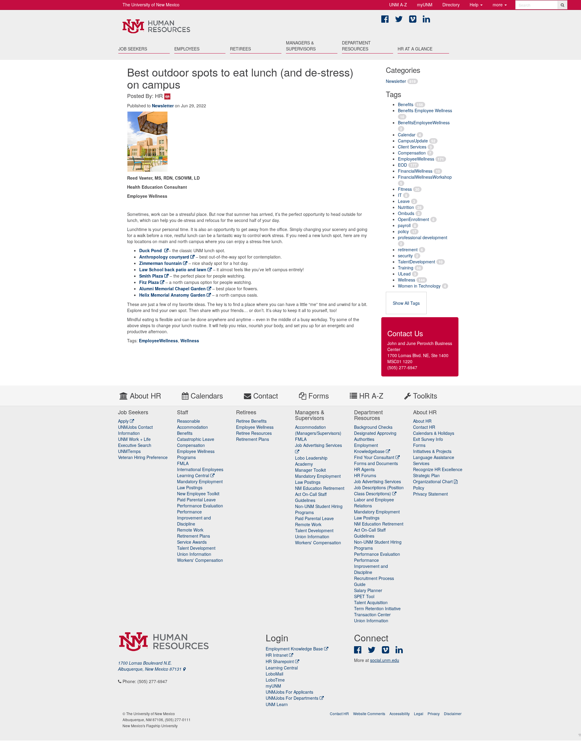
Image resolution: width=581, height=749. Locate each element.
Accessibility (399, 713)
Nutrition (406, 207)
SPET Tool (364, 596)
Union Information (194, 554)
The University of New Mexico (151, 5)
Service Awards (192, 542)
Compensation (412, 153)
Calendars (206, 395)
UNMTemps (129, 451)
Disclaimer (452, 713)
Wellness (406, 280)
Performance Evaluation (200, 506)
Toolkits (424, 395)
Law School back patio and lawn (172, 269)
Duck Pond (151, 250)
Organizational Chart (433, 481)
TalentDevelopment (416, 262)
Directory (451, 5)
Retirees (240, 49)
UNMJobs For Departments (292, 698)
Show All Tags (406, 303)
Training (405, 268)
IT (400, 195)
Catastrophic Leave (195, 439)
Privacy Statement (430, 494)
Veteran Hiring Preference (143, 457)
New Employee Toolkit (198, 493)
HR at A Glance (415, 49)
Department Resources (356, 46)
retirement (408, 249)
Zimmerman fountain (160, 263)
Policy (418, 488)
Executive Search (134, 445)
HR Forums (365, 475)
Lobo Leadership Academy (311, 461)
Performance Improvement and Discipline (194, 518)
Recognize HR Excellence (437, 469)
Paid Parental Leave (196, 500)
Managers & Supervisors (301, 46)
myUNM (424, 5)
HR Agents (364, 469)
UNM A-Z (398, 5)
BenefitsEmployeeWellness (424, 122)
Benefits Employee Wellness (425, 110)
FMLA (183, 463)
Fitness (405, 189)
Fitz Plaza (149, 282)
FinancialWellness (415, 171)
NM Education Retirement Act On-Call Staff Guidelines (319, 494)
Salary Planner (368, 590)
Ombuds (406, 213)
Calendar (406, 135)
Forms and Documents (376, 463)
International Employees (200, 469)
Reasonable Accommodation (192, 424)
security (405, 255)
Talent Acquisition (371, 602)
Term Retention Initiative (377, 608)
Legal (418, 713)
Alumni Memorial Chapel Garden (172, 288)
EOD (402, 165)
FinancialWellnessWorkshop (425, 177)
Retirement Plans (193, 536)
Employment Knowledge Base (294, 649)
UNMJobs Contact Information (135, 430)
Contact (264, 395)
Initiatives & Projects (432, 451)
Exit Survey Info (428, 439)
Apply (124, 421)
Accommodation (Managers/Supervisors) (318, 430)
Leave (404, 201)
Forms (317, 395)
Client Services (412, 147)
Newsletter (396, 81)
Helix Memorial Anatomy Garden (172, 295)
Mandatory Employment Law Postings (200, 484)
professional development (422, 237)
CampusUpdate (413, 141)
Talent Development (196, 548)
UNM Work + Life (134, 439)
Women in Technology (419, 286)
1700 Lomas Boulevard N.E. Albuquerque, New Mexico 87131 (150, 666)
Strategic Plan (426, 475)
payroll (404, 225)
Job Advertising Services (377, 481)
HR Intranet (277, 655)
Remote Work (190, 530)
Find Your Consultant (375, 457)
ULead (404, 274)
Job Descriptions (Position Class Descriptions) (379, 490)
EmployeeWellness (416, 159)
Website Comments (369, 713)
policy (403, 231)
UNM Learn (277, 704)
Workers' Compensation (200, 560)
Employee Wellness (255, 427)
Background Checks (373, 427)
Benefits (405, 104)
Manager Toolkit (310, 470)
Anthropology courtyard (164, 257)
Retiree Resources (254, 433)
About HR (144, 395)
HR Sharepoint (280, 661)
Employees (186, 49)
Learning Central (193, 475)
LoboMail (274, 674)
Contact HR (424, 427)
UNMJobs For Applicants (289, 692)
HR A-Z (370, 395)
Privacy (434, 713)
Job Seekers (132, 49)
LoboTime (275, 680)
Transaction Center (372, 614)
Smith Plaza (151, 276)
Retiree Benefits (251, 421)
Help (475, 5)
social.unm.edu (384, 660)
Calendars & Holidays (433, 433)
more (498, 5)
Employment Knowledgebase (370, 448)
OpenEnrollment (413, 219)
